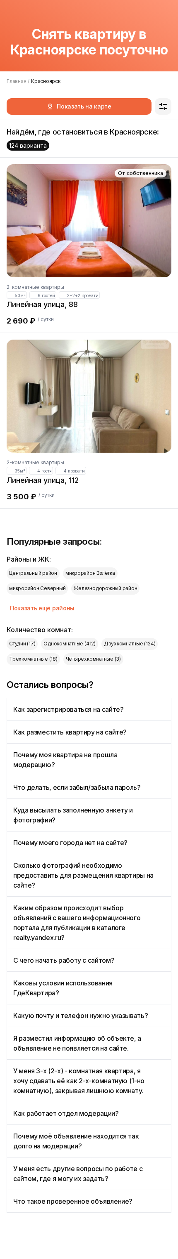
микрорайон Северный (37, 588)
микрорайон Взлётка (90, 573)
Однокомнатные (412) (69, 643)
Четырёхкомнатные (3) (93, 659)
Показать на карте (84, 106)
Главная (16, 81)
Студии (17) (22, 643)
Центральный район (33, 573)
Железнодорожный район (105, 588)
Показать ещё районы (42, 608)
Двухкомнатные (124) (129, 643)
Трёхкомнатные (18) (33, 659)
